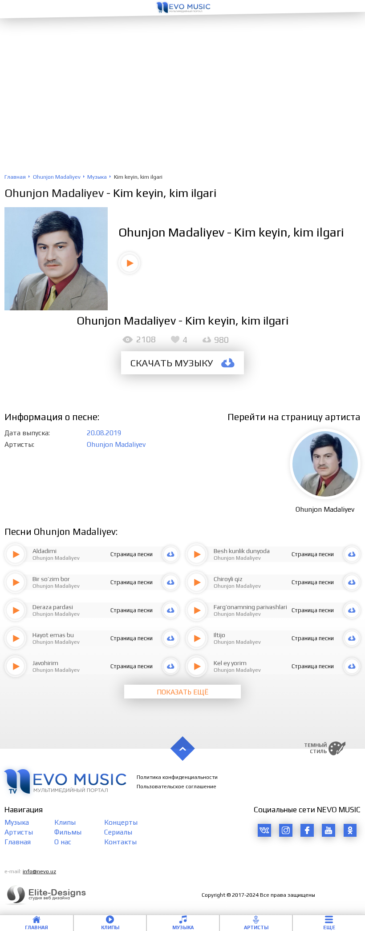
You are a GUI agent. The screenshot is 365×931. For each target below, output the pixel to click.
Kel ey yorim (230, 662)
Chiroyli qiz (228, 578)
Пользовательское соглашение (176, 786)
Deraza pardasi (52, 606)
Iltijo (219, 634)
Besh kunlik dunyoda (242, 550)
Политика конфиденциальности (177, 777)
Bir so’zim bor (51, 578)
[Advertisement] (182, 106)
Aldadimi (44, 550)
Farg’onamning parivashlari (250, 606)
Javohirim (45, 662)
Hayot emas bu (53, 634)
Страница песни (131, 554)
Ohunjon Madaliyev (54, 193)
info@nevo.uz (39, 871)
